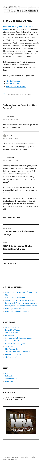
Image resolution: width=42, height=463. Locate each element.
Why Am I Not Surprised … (16, 86)
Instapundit (9, 335)
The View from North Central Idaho (19, 352)
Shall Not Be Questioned (10, 457)
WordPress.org (11, 381)
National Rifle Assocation (15, 298)
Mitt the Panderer (13, 81)
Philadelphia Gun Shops (14, 308)
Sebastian (9, 94)
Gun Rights (27, 94)
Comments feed (11, 379)
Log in (7, 373)
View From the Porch (13, 354)
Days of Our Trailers (12, 330)
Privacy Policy (24, 457)
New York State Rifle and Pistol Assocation (21, 300)
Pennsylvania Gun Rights (15, 344)
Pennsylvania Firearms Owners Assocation (21, 303)
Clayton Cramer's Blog (13, 327)
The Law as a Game (13, 84)
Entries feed (9, 376)
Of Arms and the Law (13, 341)
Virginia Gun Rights (12, 357)
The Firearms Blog (12, 349)
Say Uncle (9, 346)
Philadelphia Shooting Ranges (17, 311)
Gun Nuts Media (11, 333)
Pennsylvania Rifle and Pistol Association (21, 306)
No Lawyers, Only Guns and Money (18, 338)
